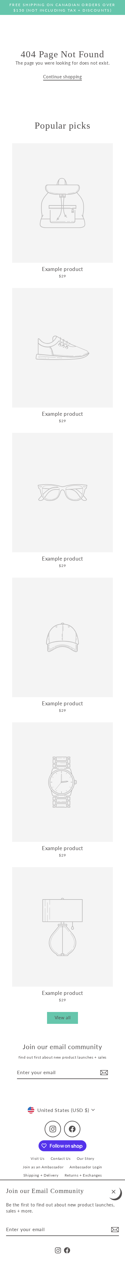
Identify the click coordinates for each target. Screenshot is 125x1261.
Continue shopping (62, 76)
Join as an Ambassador (43, 1167)
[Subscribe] (114, 1229)
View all (62, 1017)
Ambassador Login (85, 1167)
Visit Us (37, 1158)
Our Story (85, 1158)
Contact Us (61, 1158)
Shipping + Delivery (41, 1175)
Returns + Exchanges (83, 1175)
